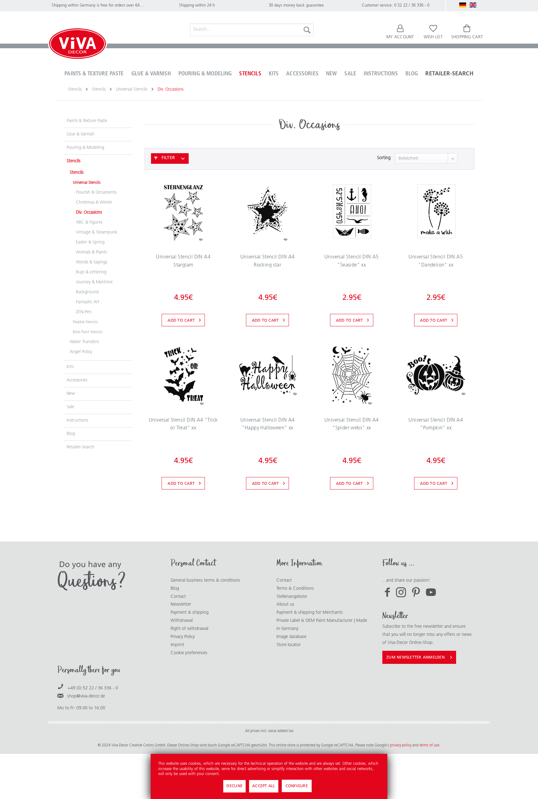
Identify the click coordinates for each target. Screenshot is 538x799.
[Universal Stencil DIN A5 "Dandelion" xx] (435, 211)
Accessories (77, 380)
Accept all (263, 786)
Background (87, 292)
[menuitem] (252, 30)
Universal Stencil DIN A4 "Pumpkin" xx (435, 424)
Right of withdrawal (189, 628)
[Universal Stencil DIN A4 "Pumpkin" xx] (435, 375)
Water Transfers (84, 342)
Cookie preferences (189, 653)
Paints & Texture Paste (87, 121)
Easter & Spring (90, 242)
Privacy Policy (183, 637)
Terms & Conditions (295, 588)
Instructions (77, 420)
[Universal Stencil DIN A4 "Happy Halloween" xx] (267, 375)
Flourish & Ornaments (96, 192)
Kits (70, 367)
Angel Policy (81, 352)
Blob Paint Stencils (87, 332)
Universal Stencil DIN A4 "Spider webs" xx (351, 424)
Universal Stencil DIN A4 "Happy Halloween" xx (267, 424)
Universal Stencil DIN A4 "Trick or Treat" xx (183, 424)
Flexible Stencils (85, 322)
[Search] (307, 30)
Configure (297, 786)
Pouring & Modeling (85, 147)
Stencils (73, 161)
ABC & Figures (89, 222)
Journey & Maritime (94, 282)
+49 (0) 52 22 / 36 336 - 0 (93, 688)
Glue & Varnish (80, 134)
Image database (291, 637)
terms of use (429, 745)
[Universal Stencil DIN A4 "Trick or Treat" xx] (183, 375)
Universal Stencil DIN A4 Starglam (183, 261)
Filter (167, 158)
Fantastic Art (87, 302)
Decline (234, 786)
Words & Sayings (91, 262)
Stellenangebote (291, 596)
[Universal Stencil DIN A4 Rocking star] (267, 211)
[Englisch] (473, 4)
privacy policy (401, 745)
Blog (71, 434)
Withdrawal (182, 620)
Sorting (384, 158)
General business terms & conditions (205, 580)
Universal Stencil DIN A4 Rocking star (267, 261)
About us (285, 604)
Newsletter (181, 604)
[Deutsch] (462, 4)
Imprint (177, 645)
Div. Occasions (89, 212)
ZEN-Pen (84, 312)
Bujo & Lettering (91, 272)
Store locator (288, 645)
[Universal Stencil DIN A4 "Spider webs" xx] (351, 375)
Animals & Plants (91, 252)
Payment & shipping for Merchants (309, 612)
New (71, 393)
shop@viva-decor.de (86, 696)
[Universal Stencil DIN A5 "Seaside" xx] (351, 211)
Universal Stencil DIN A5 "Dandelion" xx (435, 261)
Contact (178, 596)
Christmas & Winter (94, 202)
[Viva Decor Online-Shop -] (77, 44)
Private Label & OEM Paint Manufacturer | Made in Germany (321, 624)
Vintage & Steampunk (96, 232)
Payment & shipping (190, 612)
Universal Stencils (87, 183)
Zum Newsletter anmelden (415, 657)
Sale (70, 407)
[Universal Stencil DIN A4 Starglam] (183, 211)
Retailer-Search (80, 447)
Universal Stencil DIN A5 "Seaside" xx (351, 261)
